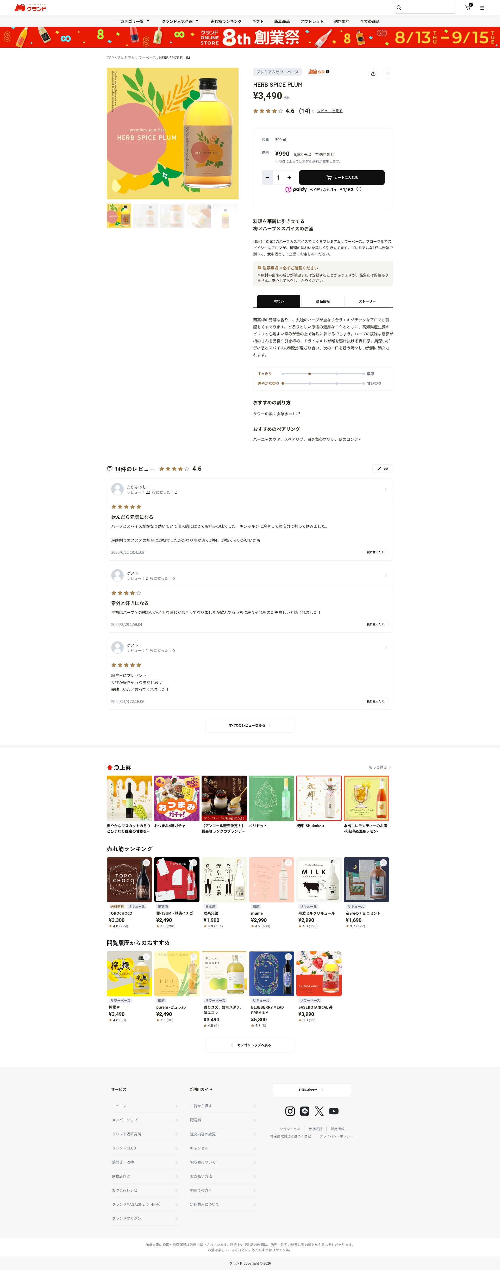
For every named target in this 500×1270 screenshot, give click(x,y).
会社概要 (315, 1128)
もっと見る (378, 767)
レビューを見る (330, 110)
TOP (111, 57)
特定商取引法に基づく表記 (290, 1136)
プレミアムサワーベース (137, 57)
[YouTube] (334, 1111)
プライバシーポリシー (336, 1136)
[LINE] (304, 1111)
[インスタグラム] (290, 1111)
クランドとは (290, 1128)
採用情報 (337, 1128)
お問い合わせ (307, 1089)
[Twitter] (319, 1111)
